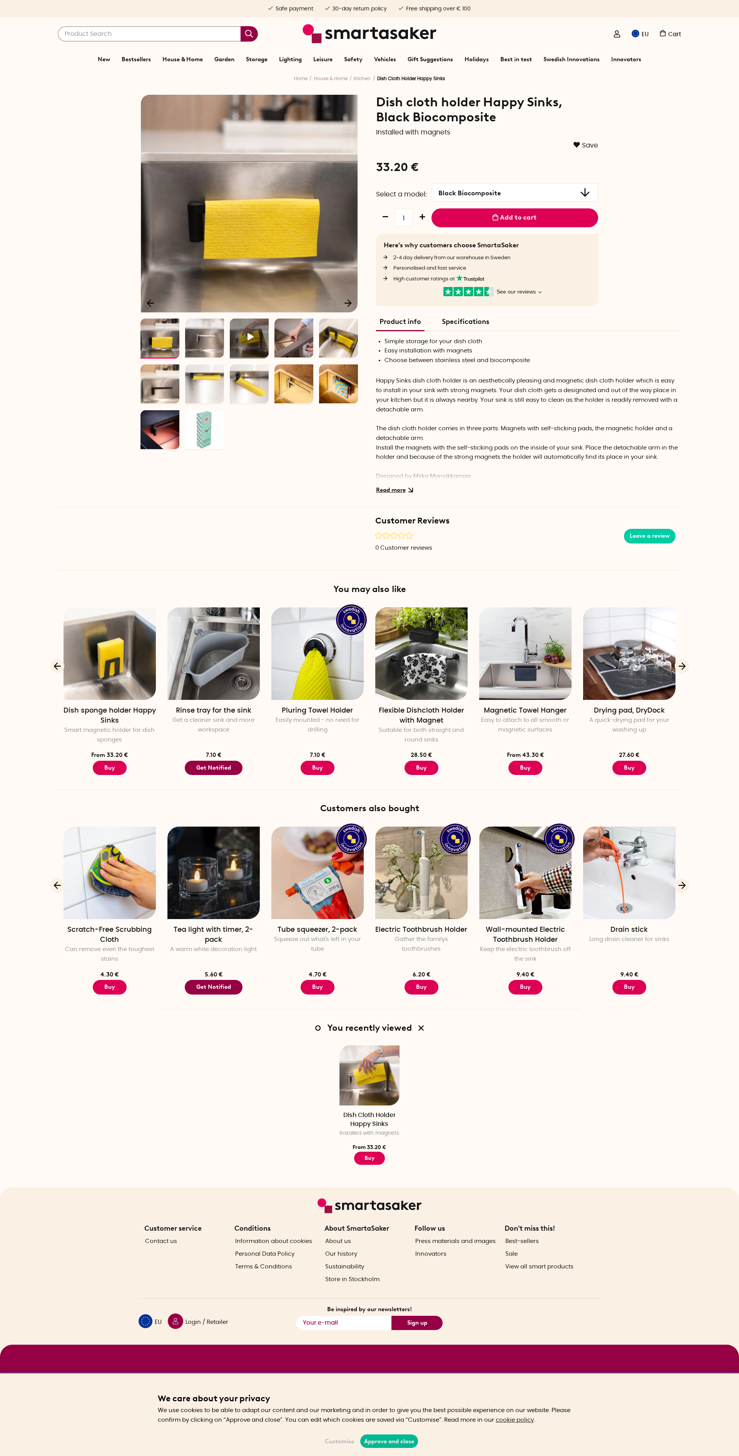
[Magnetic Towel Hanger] (525, 653)
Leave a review (650, 535)
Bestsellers (136, 59)
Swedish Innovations (571, 59)
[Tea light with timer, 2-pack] (213, 873)
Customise (339, 1441)
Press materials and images (455, 1241)
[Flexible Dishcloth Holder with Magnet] (421, 653)
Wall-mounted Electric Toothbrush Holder (525, 934)
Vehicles (385, 59)
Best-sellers (522, 1241)
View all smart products (539, 1267)
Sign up (417, 1322)
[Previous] (151, 302)
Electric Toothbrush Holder (421, 929)
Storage (257, 59)
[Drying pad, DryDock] (629, 653)
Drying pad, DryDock (629, 710)
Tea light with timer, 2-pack (213, 934)
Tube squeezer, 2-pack (317, 929)
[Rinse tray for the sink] (213, 653)
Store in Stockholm (352, 1279)
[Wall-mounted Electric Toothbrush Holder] (525, 873)
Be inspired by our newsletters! (369, 1309)
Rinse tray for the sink (213, 710)
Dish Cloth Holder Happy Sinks (369, 1119)
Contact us (161, 1241)
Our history (341, 1254)
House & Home (182, 59)
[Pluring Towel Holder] (317, 653)
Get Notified (213, 767)
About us (338, 1241)
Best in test (516, 59)
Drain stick (629, 929)
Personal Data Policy (264, 1254)
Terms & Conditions (263, 1267)
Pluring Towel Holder (317, 710)
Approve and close (389, 1441)
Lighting (290, 59)
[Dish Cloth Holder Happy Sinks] (369, 1075)
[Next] (348, 302)
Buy (109, 767)
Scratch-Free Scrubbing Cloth (109, 934)
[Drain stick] (629, 873)
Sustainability (344, 1267)
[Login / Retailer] (617, 35)
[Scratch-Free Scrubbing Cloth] (110, 873)
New (104, 59)
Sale (511, 1254)
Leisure (323, 59)
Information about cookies (273, 1241)
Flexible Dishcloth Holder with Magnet (421, 715)
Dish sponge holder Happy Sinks (110, 715)
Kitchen (362, 78)
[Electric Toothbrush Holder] (421, 873)
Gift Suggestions (430, 59)
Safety (353, 59)
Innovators (626, 59)
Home (301, 78)
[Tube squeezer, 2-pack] (317, 873)
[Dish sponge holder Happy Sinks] (110, 653)
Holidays (477, 59)
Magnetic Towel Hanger (525, 710)
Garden (224, 59)
